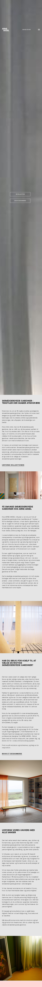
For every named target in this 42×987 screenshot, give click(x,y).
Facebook (14, 745)
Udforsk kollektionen (13, 465)
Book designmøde (20, 200)
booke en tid (6, 741)
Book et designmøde (12, 754)
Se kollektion (20, 194)
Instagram (24, 745)
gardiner (15, 445)
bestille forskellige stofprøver (19, 684)
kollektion (30, 517)
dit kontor (11, 434)
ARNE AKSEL (9, 427)
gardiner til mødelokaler (16, 704)
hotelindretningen (24, 434)
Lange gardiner (14, 581)
